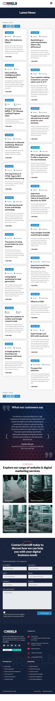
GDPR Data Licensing (34, 669)
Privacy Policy (37, 691)
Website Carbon (16, 650)
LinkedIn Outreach (33, 671)
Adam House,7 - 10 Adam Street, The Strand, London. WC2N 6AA (40, 638)
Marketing (18, 36)
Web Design (19, 201)
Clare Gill (9, 69)
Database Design (9, 679)
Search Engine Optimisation (36, 674)
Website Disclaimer (47, 691)
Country (31, 581)
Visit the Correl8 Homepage (10, 3)
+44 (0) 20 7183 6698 (36, 652)
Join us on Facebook (4, 645)
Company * (6, 581)
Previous (6, 436)
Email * (5, 573)
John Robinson (7, 312)
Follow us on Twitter (15, 645)
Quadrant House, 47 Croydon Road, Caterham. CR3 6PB (39, 644)
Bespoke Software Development (12, 671)
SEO (17, 69)
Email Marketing (33, 666)
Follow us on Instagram (8, 645)
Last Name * (32, 565)
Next (48, 436)
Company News (17, 105)
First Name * (7, 565)
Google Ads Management (35, 676)
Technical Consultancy (10, 676)
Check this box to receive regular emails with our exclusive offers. (14, 615)
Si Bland (9, 36)
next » (17, 26)
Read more (9, 56)
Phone (30, 573)
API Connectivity (9, 674)
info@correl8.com (35, 648)
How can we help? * (9, 589)
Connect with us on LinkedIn (11, 645)
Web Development (9, 669)
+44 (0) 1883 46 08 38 (36, 657)
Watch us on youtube (19, 645)
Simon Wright (36, 261)
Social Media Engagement (35, 679)
